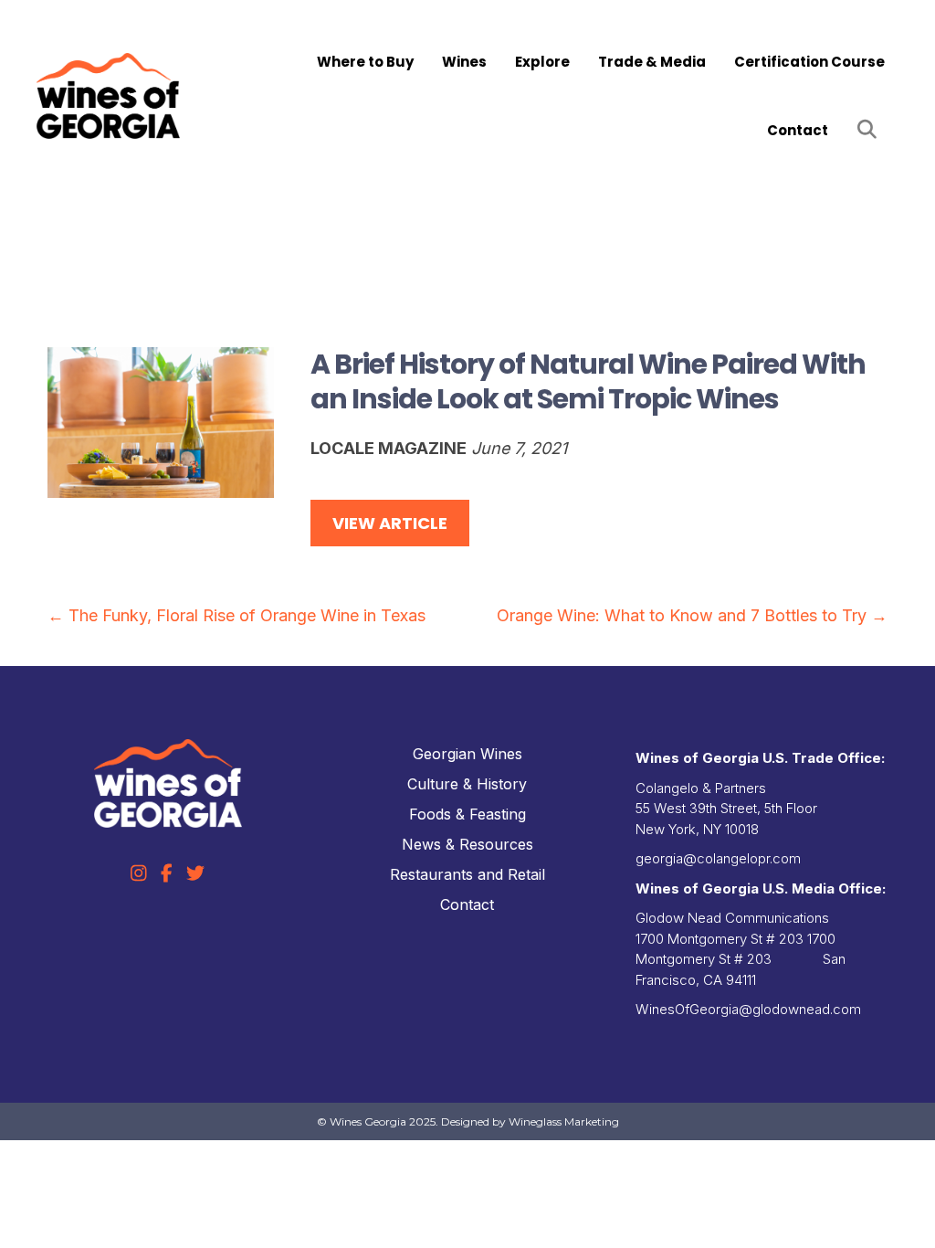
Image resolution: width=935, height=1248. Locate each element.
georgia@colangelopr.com (718, 858)
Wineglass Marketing (564, 1121)
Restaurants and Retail (467, 874)
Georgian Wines (467, 754)
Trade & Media (652, 61)
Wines (464, 61)
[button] (870, 130)
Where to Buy (365, 61)
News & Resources (467, 844)
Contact (797, 130)
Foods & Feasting (467, 814)
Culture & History (467, 784)
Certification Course (809, 61)
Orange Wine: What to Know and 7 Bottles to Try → (692, 615)
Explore (542, 61)
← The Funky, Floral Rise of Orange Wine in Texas (236, 615)
